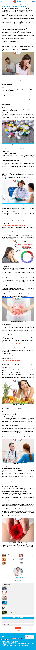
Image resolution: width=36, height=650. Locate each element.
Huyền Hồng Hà (20, 8)
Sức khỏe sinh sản (9, 4)
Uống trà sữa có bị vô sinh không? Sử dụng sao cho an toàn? (11, 555)
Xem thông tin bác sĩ (18, 580)
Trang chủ (3, 4)
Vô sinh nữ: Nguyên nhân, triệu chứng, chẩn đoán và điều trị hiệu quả (11, 563)
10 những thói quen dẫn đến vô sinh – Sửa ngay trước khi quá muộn (29, 555)
